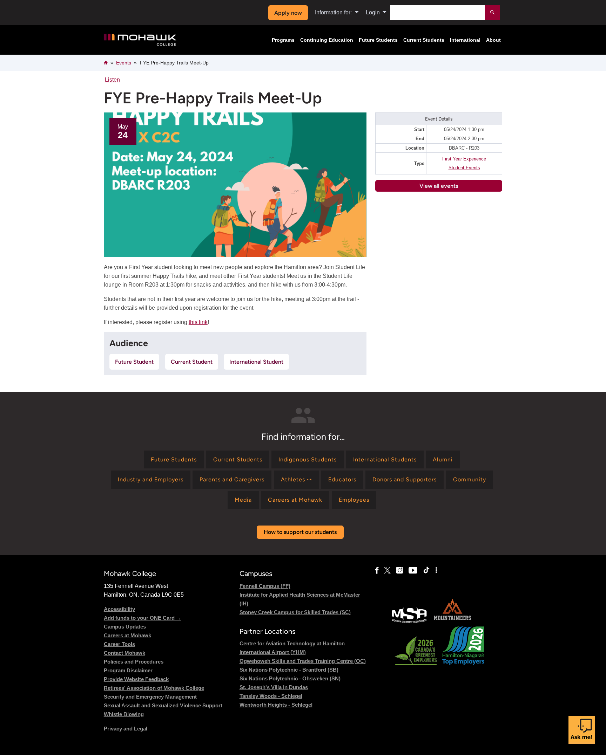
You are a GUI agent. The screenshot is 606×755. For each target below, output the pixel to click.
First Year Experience (464, 159)
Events (123, 63)
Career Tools (119, 644)
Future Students (378, 40)
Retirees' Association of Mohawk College (154, 688)
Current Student (192, 361)
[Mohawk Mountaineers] (452, 622)
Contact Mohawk (124, 653)
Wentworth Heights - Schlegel (276, 705)
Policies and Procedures (133, 662)
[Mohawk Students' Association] (409, 622)
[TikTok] (426, 570)
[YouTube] (413, 570)
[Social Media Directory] (436, 570)
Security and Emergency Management (150, 697)
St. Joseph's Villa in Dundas (274, 687)
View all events (438, 186)
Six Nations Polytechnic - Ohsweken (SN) (290, 678)
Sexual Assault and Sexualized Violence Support (163, 705)
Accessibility (119, 609)
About (493, 40)
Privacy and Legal (125, 729)
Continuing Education (326, 40)
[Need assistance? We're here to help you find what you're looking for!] (581, 730)
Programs (283, 40)
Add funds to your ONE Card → (142, 618)
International (465, 40)
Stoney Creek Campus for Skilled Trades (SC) (295, 612)
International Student (256, 361)
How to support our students (300, 532)
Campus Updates (125, 627)
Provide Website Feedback (136, 679)
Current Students (423, 40)
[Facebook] (376, 570)
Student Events (464, 167)
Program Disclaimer (128, 670)
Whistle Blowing (124, 714)
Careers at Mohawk (127, 635)
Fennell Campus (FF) (265, 586)
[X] (387, 570)
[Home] (140, 40)
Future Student (134, 361)
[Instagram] (399, 570)
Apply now (288, 12)
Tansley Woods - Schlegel (271, 696)
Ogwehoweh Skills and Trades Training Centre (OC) (303, 661)
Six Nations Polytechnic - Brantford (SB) (289, 670)
